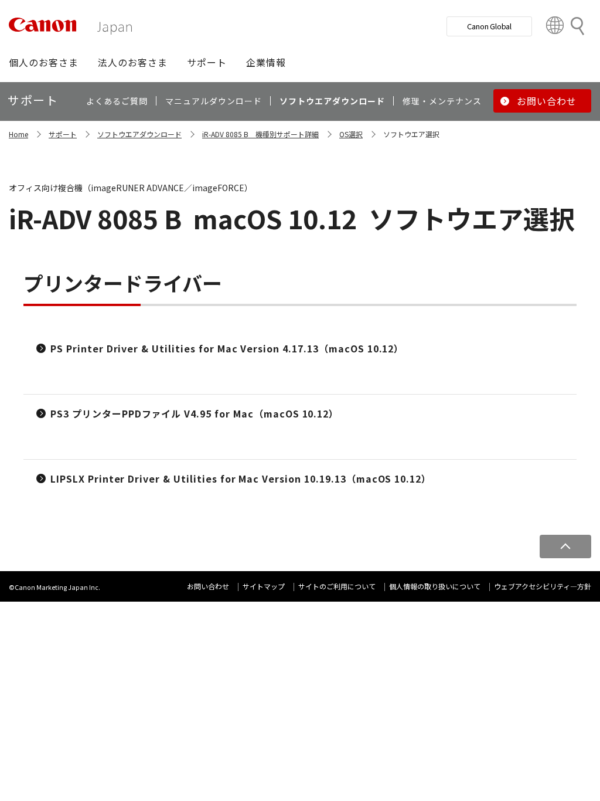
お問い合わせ (208, 586)
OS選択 (351, 134)
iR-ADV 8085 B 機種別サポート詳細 (260, 134)
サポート (63, 134)
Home (18, 134)
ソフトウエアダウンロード (139, 134)
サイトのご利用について (337, 586)
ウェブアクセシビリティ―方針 (542, 586)
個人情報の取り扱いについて (434, 586)
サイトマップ (264, 586)
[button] (44, 62)
